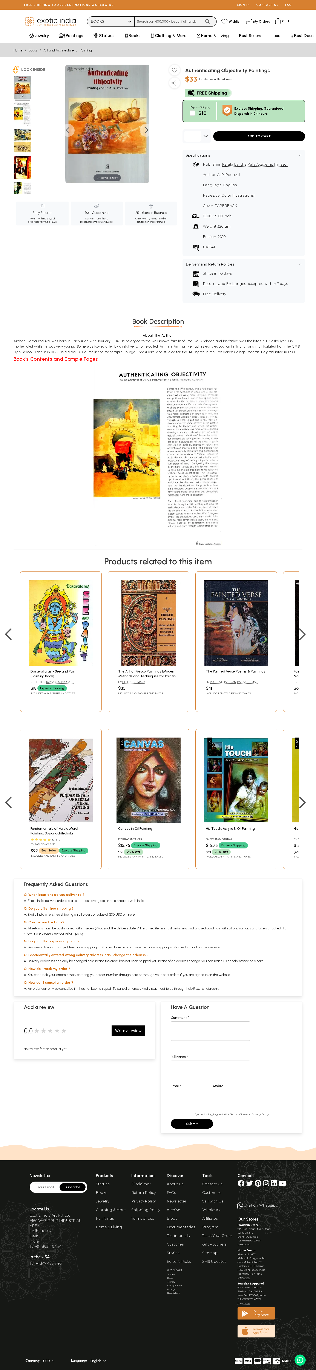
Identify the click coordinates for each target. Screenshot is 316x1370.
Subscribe (72, 1187)
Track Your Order (217, 1236)
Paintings (105, 1218)
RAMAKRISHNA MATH (60, 681)
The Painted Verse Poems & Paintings (235, 671)
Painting (86, 50)
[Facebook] (241, 1185)
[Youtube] (282, 1185)
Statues (102, 1184)
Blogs (172, 1218)
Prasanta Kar (132, 839)
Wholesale (211, 1210)
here (135, 975)
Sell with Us (212, 1201)
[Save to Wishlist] (174, 71)
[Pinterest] (258, 1185)
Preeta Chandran (223, 681)
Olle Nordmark (133, 681)
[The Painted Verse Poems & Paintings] (236, 665)
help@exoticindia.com (247, 961)
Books (33, 50)
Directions (244, 1244)
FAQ (288, 4)
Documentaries (181, 1227)
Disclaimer (141, 1184)
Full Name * (179, 1057)
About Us (175, 1184)
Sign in (243, 4)
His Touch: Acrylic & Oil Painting (230, 828)
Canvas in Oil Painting (135, 828)
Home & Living (109, 1227)
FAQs (171, 1193)
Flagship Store (248, 1225)
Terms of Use (237, 1114)
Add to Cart (259, 136)
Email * (176, 1086)
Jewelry (102, 1201)
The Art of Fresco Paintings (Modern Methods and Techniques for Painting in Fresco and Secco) (148, 676)
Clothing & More (111, 1210)
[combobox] (168, 21)
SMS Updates (214, 1262)
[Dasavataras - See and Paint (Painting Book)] (61, 665)
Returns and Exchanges (224, 284)
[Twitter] (249, 1185)
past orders (171, 975)
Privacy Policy (260, 1114)
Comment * (180, 1018)
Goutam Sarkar (221, 839)
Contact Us (212, 1184)
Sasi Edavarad (45, 844)
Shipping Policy (145, 1210)
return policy (74, 933)
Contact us (267, 4)
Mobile (218, 1086)
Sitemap (210, 1253)
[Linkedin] (274, 1185)
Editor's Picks (179, 1262)
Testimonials (178, 1236)
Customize (211, 1193)
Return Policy (143, 1193)
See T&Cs (51, 221)
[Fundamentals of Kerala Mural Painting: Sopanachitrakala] (61, 822)
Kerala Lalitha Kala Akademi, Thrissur (255, 164)
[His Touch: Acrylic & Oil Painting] (236, 822)
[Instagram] (266, 1185)
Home (18, 50)
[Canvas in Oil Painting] (149, 822)
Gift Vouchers (214, 1244)
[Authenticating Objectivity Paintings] (22, 88)
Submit (192, 1124)
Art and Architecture (58, 50)
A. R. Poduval (228, 175)
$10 (202, 113)
